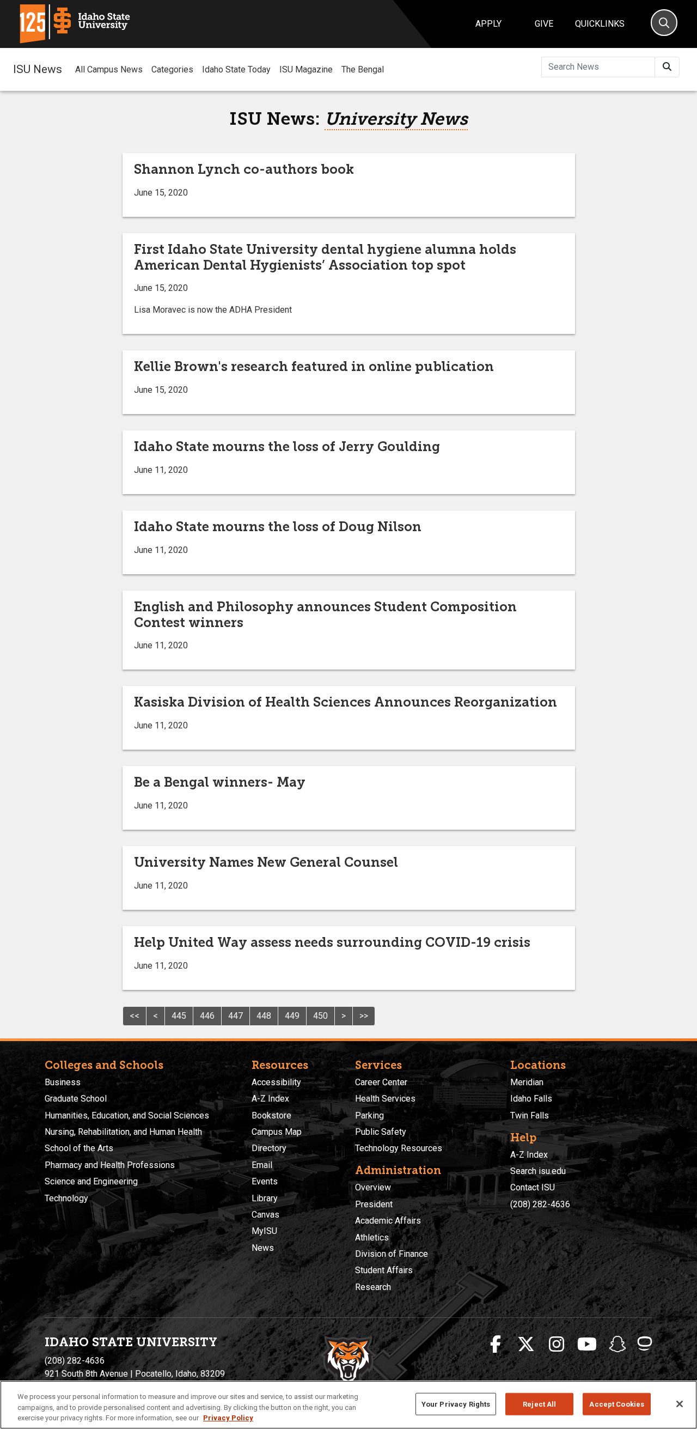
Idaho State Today (236, 69)
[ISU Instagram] (556, 1344)
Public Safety (380, 1132)
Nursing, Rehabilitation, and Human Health (123, 1132)
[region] (348, 1405)
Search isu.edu (538, 1171)
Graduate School (76, 1098)
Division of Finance (391, 1254)
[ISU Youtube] (587, 1344)
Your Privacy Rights (455, 1404)
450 (320, 1016)
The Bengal (362, 69)
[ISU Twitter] (526, 1344)
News (263, 1248)
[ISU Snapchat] (617, 1344)
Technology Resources (398, 1148)
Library (265, 1198)
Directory (269, 1148)
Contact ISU (532, 1187)
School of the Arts (79, 1148)
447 (235, 1016)
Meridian (526, 1082)
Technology (66, 1198)
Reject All (539, 1404)
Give (544, 24)
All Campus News (109, 69)
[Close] (680, 1404)
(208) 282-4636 (540, 1204)
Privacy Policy (228, 1418)
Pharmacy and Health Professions (110, 1165)
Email (262, 1165)
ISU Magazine (306, 69)
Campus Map (277, 1132)
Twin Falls (529, 1115)
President (374, 1204)
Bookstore (271, 1115)
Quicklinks (600, 24)
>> (363, 1016)
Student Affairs (384, 1270)
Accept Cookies (616, 1404)
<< (134, 1016)
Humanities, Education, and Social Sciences (127, 1115)
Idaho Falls (531, 1098)
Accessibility (276, 1082)
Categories (172, 69)
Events (265, 1181)
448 (263, 1016)
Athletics (372, 1237)
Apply (488, 24)
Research (373, 1287)
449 (292, 1016)
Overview (373, 1187)
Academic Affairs (388, 1220)
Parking (369, 1115)
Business (63, 1082)
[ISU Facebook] (495, 1344)
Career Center (381, 1082)
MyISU (264, 1231)
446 (207, 1016)
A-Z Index (270, 1098)
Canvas (265, 1214)
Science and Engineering (91, 1181)
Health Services (385, 1098)
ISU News (37, 69)
